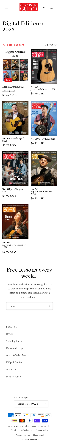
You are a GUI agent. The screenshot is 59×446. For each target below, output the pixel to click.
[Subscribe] (49, 306)
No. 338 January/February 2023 (43, 88)
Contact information (31, 440)
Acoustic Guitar (22, 426)
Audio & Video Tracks (17, 355)
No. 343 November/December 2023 (14, 244)
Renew (9, 334)
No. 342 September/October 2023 (41, 191)
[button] (6, 7)
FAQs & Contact (14, 362)
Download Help (14, 348)
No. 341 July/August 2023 (12, 190)
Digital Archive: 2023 (13, 87)
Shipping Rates (14, 341)
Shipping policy (40, 435)
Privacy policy (42, 430)
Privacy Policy (13, 376)
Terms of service (23, 435)
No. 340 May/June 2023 (43, 139)
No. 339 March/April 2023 (13, 139)
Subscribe (11, 327)
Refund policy (27, 430)
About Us (11, 369)
